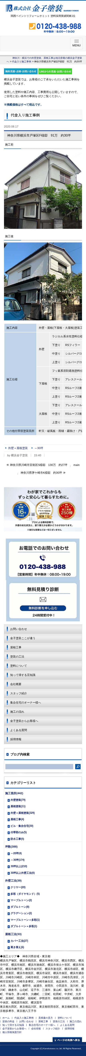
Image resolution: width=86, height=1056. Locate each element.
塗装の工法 (17, 656)
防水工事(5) (17, 838)
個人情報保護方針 (12, 1032)
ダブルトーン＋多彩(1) (24, 926)
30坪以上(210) (19, 866)
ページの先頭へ (67, 1039)
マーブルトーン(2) (21, 900)
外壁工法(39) (13, 880)
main (76, 464)
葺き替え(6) (17, 947)
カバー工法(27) (19, 940)
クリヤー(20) (18, 887)
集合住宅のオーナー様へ (25, 702)
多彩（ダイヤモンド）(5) (25, 893)
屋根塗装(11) (18, 806)
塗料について (18, 665)
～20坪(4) (16, 853)
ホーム (6, 1017)
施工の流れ (17, 711)
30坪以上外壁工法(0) (23, 872)
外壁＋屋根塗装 (18, 448)
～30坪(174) (17, 859)
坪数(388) (11, 846)
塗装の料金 (8, 1021)
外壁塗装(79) (18, 799)
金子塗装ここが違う (22, 638)
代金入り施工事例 (21, 61)
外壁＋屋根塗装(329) (23, 812)
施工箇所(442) (14, 793)
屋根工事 (15, 647)
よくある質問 (18, 730)
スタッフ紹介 (18, 693)
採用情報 (15, 739)
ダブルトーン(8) (20, 906)
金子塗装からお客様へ (24, 720)
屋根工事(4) (17, 819)
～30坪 (38, 448)
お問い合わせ (18, 629)
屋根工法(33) (13, 934)
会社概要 (15, 684)
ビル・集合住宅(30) (22, 825)
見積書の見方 (45, 1017)
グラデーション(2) (21, 913)
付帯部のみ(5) (19, 832)
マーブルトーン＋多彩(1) (25, 919)
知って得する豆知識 (22, 674)
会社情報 (36, 1028)
